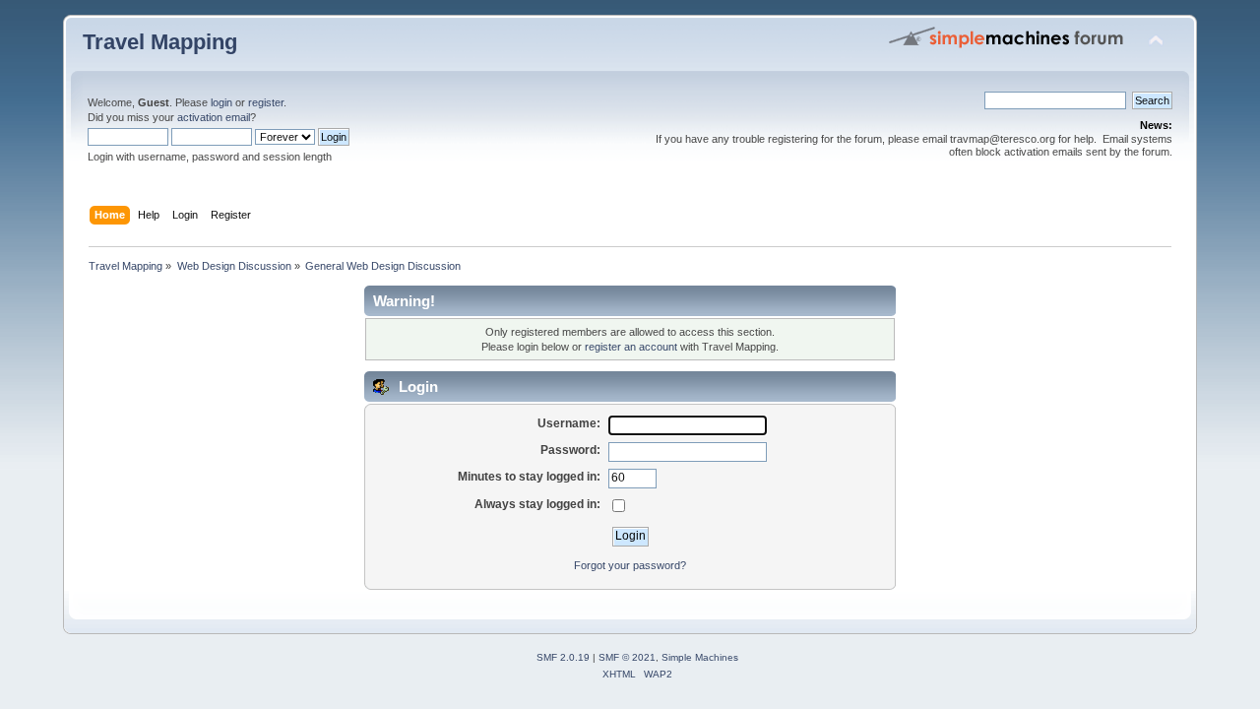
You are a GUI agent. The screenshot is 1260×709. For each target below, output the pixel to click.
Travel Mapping (160, 42)
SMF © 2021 (627, 657)
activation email (213, 117)
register (266, 102)
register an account (631, 347)
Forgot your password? (630, 565)
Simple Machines (700, 657)
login (221, 102)
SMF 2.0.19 (563, 657)
